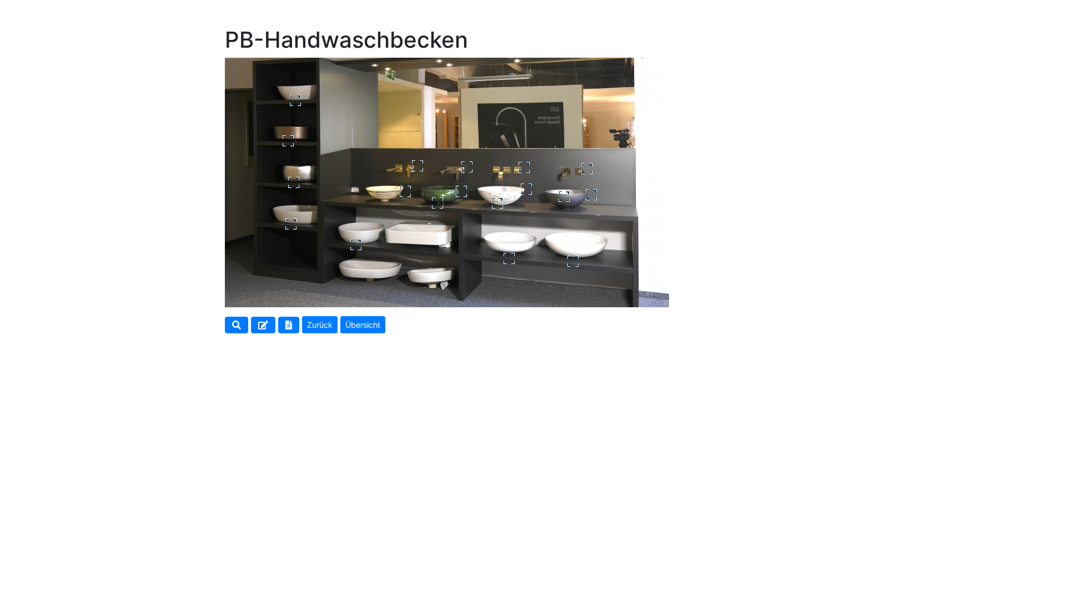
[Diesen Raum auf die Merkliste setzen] (263, 328)
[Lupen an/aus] (236, 328)
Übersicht (362, 324)
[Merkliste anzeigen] (288, 328)
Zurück (320, 324)
